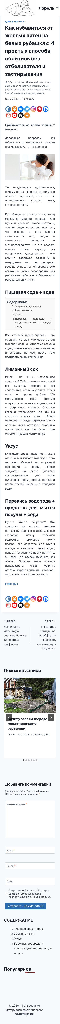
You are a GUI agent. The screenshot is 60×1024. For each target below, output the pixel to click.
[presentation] (30, 695)
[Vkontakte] (21, 109)
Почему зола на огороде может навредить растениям (27, 723)
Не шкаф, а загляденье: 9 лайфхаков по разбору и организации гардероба (46, 635)
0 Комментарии (41, 734)
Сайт (10, 881)
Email (11, 866)
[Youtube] (14, 115)
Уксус (18, 314)
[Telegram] (27, 109)
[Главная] (6, 82)
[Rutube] (21, 115)
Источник (11, 583)
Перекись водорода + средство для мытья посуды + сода (33, 322)
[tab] (23, 760)
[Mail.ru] (8, 109)
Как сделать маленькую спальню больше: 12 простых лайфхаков (15, 633)
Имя (11, 850)
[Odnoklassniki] (14, 109)
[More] (27, 115)
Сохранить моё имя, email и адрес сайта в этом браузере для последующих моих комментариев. (30, 893)
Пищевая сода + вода (27, 306)
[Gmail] (8, 115)
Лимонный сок (23, 310)
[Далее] (51, 717)
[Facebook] (45, 109)
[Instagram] (33, 109)
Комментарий (17, 804)
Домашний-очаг (15, 21)
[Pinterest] (39, 109)
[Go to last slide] (9, 717)
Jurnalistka (13, 99)
